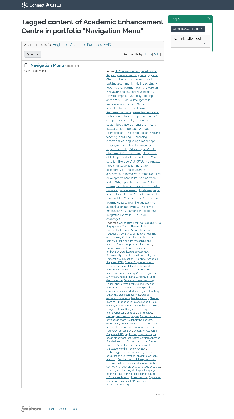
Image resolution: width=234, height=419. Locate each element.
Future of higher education (139, 262)
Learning (138, 223)
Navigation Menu (47, 65)
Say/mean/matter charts (120, 276)
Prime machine (139, 377)
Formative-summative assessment (135, 327)
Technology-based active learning (125, 352)
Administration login (188, 38)
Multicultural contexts (139, 266)
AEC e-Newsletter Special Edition (136, 71)
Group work (112, 323)
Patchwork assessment (119, 330)
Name (148, 54)
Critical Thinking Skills (134, 226)
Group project (142, 345)
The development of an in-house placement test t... (133, 178)
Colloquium (125, 223)
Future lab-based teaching (139, 280)
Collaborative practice (134, 237)
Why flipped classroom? (130, 182)
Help (74, 409)
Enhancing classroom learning (123, 294)
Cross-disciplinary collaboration (134, 244)
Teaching (149, 223)
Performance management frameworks (128, 269)
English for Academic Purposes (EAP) (82, 45)
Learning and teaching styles (122, 316)
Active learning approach (146, 338)
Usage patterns (115, 309)
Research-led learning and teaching (139, 291)
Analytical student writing (120, 273)
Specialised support (137, 363)
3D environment (137, 348)
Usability (131, 312)
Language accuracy (149, 366)
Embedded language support (133, 302)
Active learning (125, 345)
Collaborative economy (140, 320)
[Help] (208, 19)
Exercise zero (144, 312)
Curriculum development (135, 251)
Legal (51, 409)
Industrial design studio (133, 323)
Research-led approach (119, 287)
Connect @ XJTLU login (187, 28)
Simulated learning (117, 348)
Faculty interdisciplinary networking (137, 359)
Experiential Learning (118, 230)
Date (156, 54)
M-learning (152, 305)
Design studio (132, 309)
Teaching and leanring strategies (124, 370)
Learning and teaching (141, 284)
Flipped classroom (137, 341)
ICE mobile (139, 305)
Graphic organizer (146, 273)
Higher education (116, 266)
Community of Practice (132, 233)
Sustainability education (119, 255)
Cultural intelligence (145, 255)
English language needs (138, 334)
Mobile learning (140, 298)
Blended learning (116, 341)
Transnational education (119, 258)
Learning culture (115, 363)
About (62, 409)
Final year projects (126, 366)
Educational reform (117, 284)
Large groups (123, 305)
